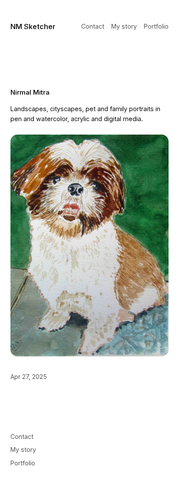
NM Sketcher (33, 26)
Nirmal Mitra (30, 92)
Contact (92, 26)
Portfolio (156, 26)
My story (124, 26)
